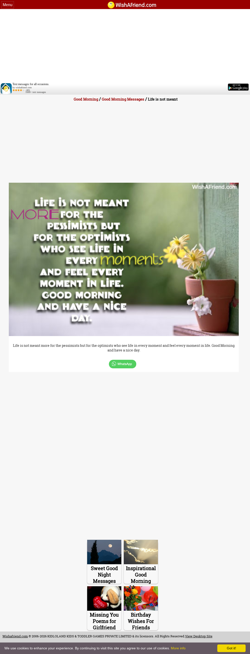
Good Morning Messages (123, 99)
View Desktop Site (198, 636)
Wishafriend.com (15, 636)
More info (178, 648)
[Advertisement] (125, 45)
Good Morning (86, 99)
